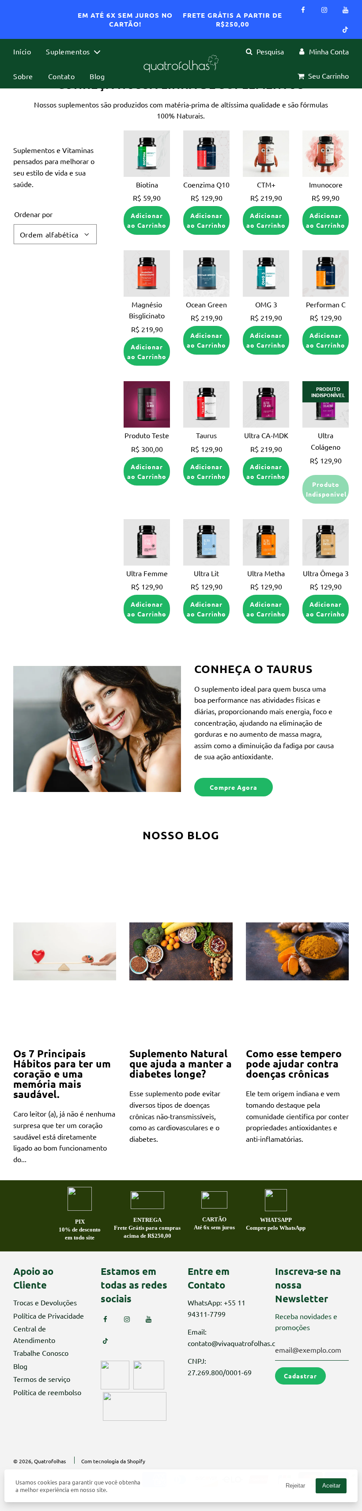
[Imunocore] (325, 153)
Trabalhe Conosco (40, 1352)
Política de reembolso (47, 1392)
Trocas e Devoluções (45, 1302)
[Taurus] (206, 404)
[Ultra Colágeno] (325, 404)
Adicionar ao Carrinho (146, 220)
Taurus (206, 435)
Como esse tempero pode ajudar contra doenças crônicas (294, 1063)
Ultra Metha (266, 573)
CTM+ (266, 184)
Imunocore (326, 184)
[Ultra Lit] (206, 542)
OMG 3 (266, 304)
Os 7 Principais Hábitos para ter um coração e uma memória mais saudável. (62, 1074)
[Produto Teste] (147, 404)
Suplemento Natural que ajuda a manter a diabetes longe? (180, 1063)
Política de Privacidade (48, 1315)
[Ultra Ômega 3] (325, 542)
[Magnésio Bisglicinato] (147, 273)
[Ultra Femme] (147, 542)
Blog (97, 76)
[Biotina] (147, 153)
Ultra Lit (206, 573)
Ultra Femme (147, 573)
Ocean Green (206, 304)
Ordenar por (33, 214)
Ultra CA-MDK (266, 435)
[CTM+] (266, 153)
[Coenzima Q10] (206, 153)
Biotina (147, 184)
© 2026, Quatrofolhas (39, 1461)
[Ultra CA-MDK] (266, 404)
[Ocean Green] (206, 273)
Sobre (23, 76)
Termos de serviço (41, 1378)
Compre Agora (233, 787)
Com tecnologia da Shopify (113, 1461)
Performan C (326, 304)
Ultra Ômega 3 (326, 573)
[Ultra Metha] (266, 542)
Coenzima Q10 (206, 184)
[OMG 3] (266, 273)
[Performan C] (325, 273)
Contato (61, 76)
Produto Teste (146, 435)
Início (22, 51)
